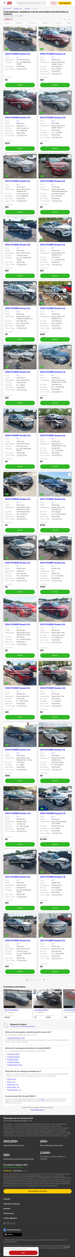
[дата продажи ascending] (65, 19)
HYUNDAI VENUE (12, 1059)
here (42, 1099)
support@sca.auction (32, 1240)
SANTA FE (47, 23)
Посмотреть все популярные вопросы (22, 1026)
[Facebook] (8, 1223)
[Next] (47, 979)
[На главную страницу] (9, 3)
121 (44, 979)
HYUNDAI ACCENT (13, 1054)
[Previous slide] (7, 39)
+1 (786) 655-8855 (8, 1240)
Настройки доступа (14, 1230)
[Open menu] (4, 3)
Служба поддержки (10, 1218)
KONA (70, 23)
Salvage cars (18, 8)
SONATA (20, 23)
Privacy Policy (67, 1246)
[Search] (44, 3)
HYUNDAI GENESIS (13, 1062)
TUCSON (33, 23)
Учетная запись (8, 1213)
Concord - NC (11, 1079)
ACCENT (59, 23)
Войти (54, 3)
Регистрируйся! (65, 3)
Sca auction (7, 8)
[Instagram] (4, 1223)
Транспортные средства (11, 1204)
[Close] (37, 1249)
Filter (8, 19)
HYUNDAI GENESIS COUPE (16, 1038)
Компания (6, 1199)
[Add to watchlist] (34, 29)
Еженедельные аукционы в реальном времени (18, 1159)
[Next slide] (33, 39)
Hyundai (27, 8)
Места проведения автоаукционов (51, 1145)
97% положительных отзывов (13, 1167)
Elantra (9, 23)
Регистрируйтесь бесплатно (37, 1191)
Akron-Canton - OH (13, 1087)
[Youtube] (14, 1223)
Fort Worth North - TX (14, 1090)
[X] (11, 1223)
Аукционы (6, 1208)
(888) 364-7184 (20, 1240)
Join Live (20, 85)
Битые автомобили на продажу (13, 1145)
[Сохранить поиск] (70, 19)
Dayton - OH (11, 1082)
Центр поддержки (37, 1110)
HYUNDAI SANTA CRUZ (14, 1065)
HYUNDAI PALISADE (13, 1057)
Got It (23, 1253)
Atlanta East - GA (12, 1084)
